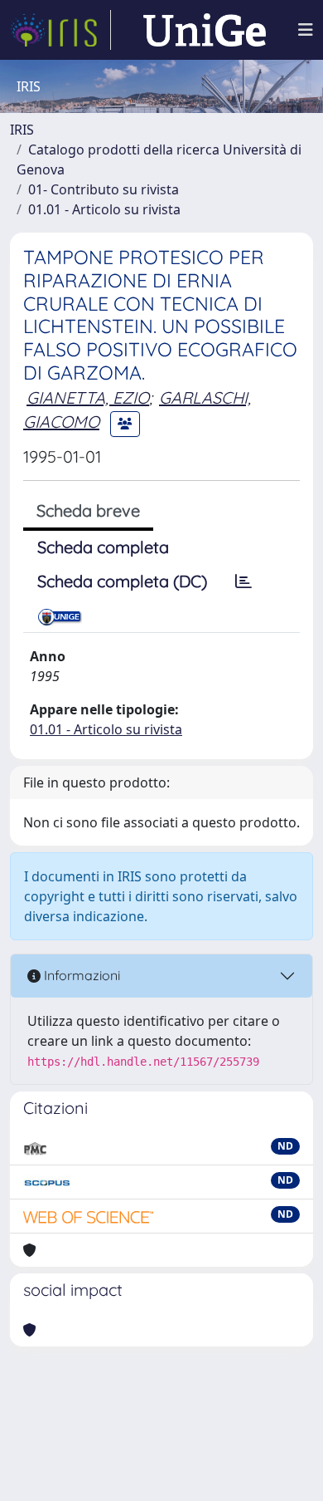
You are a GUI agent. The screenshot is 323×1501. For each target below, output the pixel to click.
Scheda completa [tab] (103, 547)
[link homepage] (60, 30)
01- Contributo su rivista (103, 189)
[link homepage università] (204, 30)
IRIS (22, 129)
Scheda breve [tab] (88, 510)
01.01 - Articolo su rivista (104, 209)
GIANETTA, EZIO (88, 397)
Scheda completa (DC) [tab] (122, 581)
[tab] (243, 581)
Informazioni (80, 975)
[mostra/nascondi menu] (305, 30)
